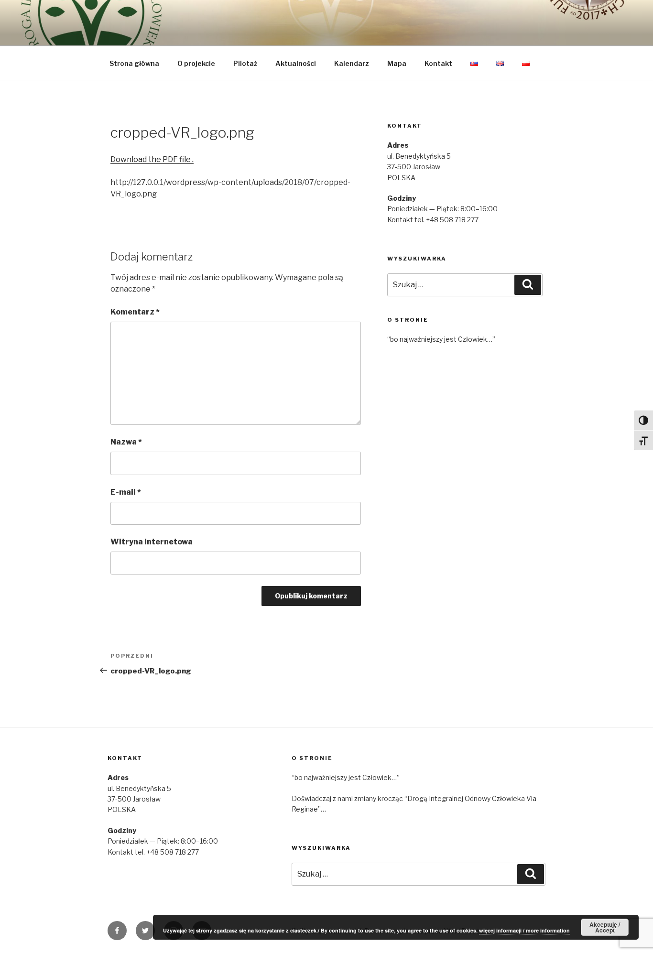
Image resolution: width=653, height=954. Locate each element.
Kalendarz (351, 63)
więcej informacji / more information (524, 930)
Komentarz (135, 311)
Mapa (396, 63)
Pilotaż (245, 63)
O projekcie (196, 63)
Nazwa (126, 441)
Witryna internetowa (151, 541)
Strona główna (134, 63)
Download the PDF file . (152, 159)
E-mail (125, 492)
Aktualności (295, 63)
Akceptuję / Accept (604, 927)
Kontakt (438, 63)
